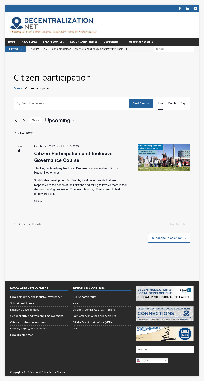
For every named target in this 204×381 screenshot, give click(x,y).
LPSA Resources (53, 41)
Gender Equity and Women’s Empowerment (36, 316)
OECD (76, 328)
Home (12, 41)
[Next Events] (23, 120)
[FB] (179, 8)
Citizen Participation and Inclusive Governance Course (73, 156)
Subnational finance (22, 303)
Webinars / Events (141, 41)
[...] (55, 194)
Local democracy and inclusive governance (36, 297)
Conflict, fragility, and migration (28, 328)
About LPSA (29, 41)
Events (18, 88)
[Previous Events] (16, 120)
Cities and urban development (28, 322)
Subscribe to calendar (167, 238)
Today (35, 120)
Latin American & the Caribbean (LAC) (95, 316)
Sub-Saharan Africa (85, 297)
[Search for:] (174, 49)
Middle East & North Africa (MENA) (93, 322)
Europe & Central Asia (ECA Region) (94, 309)
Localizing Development (24, 309)
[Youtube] (195, 8)
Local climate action (21, 335)
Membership (111, 41)
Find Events (141, 103)
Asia (75, 303)
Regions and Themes (83, 41)
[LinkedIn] (187, 8)
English (144, 360)
